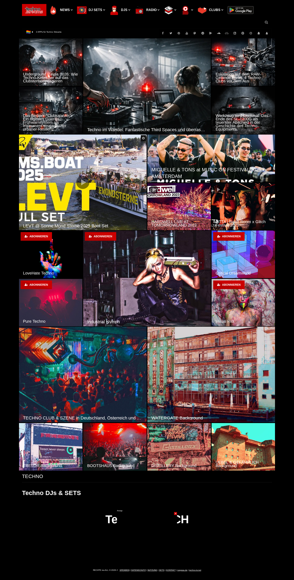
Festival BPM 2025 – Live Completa (174, 223)
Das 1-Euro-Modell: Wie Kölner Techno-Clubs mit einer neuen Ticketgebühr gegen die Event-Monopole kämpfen (243, 76)
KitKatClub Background (45, 418)
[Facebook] (163, 33)
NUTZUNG (152, 570)
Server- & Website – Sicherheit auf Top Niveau (57, 32)
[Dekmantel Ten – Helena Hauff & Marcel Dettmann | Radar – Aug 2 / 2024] (243, 206)
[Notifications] (259, 33)
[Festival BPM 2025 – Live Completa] (179, 206)
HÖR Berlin (226, 273)
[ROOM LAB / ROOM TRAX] (50, 302)
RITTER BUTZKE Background (242, 465)
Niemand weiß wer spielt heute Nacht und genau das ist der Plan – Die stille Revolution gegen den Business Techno (243, 124)
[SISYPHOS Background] (50, 447)
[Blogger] (235, 33)
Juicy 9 (94, 322)
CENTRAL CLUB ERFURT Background (189, 418)
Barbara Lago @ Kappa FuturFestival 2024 (64, 226)
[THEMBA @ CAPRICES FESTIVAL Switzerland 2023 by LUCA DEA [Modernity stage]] (211, 158)
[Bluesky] (227, 33)
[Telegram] (203, 33)
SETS (161, 570)
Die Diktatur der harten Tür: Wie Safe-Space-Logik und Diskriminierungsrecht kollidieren (47, 76)
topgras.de (182, 570)
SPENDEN (124, 570)
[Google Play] (211, 33)
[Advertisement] (147, 537)
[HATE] (243, 302)
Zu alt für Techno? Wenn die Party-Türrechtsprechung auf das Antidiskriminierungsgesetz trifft (50, 124)
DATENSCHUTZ (138, 570)
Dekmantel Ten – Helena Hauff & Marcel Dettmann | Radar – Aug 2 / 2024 (243, 221)
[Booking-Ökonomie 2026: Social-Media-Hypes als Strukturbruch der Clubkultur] (147, 86)
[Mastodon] (195, 33)
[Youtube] (187, 33)
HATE (221, 321)
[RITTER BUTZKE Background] (243, 447)
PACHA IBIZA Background (174, 465)
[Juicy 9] (147, 278)
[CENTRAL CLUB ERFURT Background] (211, 374)
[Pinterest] (179, 33)
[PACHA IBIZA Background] (179, 447)
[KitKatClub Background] (83, 374)
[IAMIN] (243, 33)
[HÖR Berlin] (243, 254)
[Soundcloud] (219, 33)
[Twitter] (171, 33)
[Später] (251, 33)
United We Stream (39, 273)
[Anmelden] (267, 33)
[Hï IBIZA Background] (115, 447)
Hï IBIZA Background (106, 465)
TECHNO (32, 476)
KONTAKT (171, 570)
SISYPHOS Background (44, 465)
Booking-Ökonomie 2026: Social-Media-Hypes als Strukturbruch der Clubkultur (147, 130)
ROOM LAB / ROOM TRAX (47, 321)
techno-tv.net (195, 570)
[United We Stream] (50, 254)
